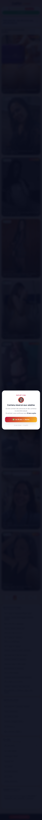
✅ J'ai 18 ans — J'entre (21, 419)
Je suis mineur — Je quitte (21, 425)
